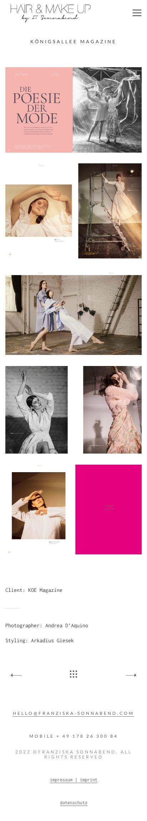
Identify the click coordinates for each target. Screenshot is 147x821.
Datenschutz (73, 802)
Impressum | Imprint (73, 779)
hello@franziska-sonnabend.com (73, 713)
